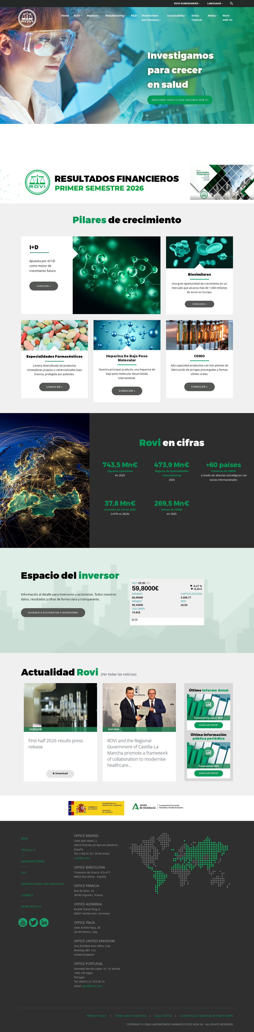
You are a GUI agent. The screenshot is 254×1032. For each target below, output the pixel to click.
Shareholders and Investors (150, 18)
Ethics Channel (197, 18)
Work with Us (227, 18)
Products (93, 15)
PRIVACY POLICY (96, 1015)
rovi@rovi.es (82, 858)
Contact (27, 895)
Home (65, 15)
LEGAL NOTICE (163, 1015)
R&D (134, 15)
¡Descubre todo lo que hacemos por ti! (180, 100)
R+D (24, 872)
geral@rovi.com (92, 986)
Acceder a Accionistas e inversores (53, 612)
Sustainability (176, 15)
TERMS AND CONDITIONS (131, 1015)
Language (214, 3)
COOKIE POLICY (189, 1015)
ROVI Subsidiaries (186, 3)
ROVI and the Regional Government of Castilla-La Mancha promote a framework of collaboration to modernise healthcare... (137, 752)
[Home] (27, 17)
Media (212, 15)
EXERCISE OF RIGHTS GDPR (216, 1015)
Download (61, 773)
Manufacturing (114, 15)
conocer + (43, 286)
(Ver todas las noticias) (118, 674)
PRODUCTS (28, 850)
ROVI (77, 15)
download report (208, 725)
